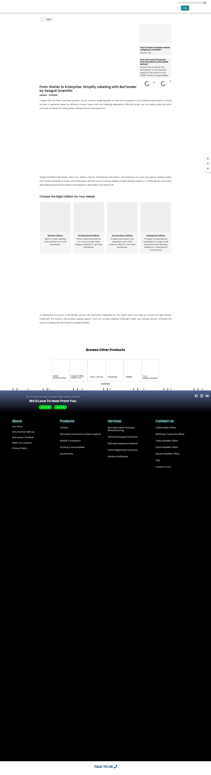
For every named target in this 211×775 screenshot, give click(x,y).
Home (121, 8)
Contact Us (196, 8)
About (17, 421)
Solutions (172, 8)
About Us (132, 8)
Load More (105, 383)
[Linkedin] (208, 163)
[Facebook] (208, 158)
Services (158, 8)
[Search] (205, 3)
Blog (185, 8)
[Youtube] (208, 168)
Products (144, 8)
